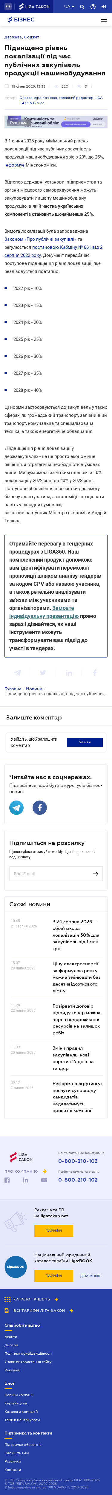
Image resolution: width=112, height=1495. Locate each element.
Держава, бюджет (21, 37)
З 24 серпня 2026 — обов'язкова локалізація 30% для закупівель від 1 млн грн (76, 935)
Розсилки (12, 1461)
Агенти (10, 1337)
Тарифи (54, 1231)
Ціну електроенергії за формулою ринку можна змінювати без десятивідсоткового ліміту (77, 977)
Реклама (12, 1370)
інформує (14, 165)
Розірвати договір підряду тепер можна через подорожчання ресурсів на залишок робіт (77, 1019)
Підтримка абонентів (23, 1445)
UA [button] (67, 6)
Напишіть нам (16, 1453)
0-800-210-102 (78, 1180)
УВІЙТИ (85, 742)
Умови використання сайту (28, 1362)
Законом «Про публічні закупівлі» (40, 239)
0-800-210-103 (78, 1161)
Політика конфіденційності (28, 1353)
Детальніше (90, 1276)
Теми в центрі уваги (22, 1420)
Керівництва (15, 1403)
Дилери (11, 1345)
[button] (8, 6)
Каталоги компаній (21, 1411)
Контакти (12, 1470)
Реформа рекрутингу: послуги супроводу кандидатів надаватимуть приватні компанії (77, 1097)
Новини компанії (18, 1395)
